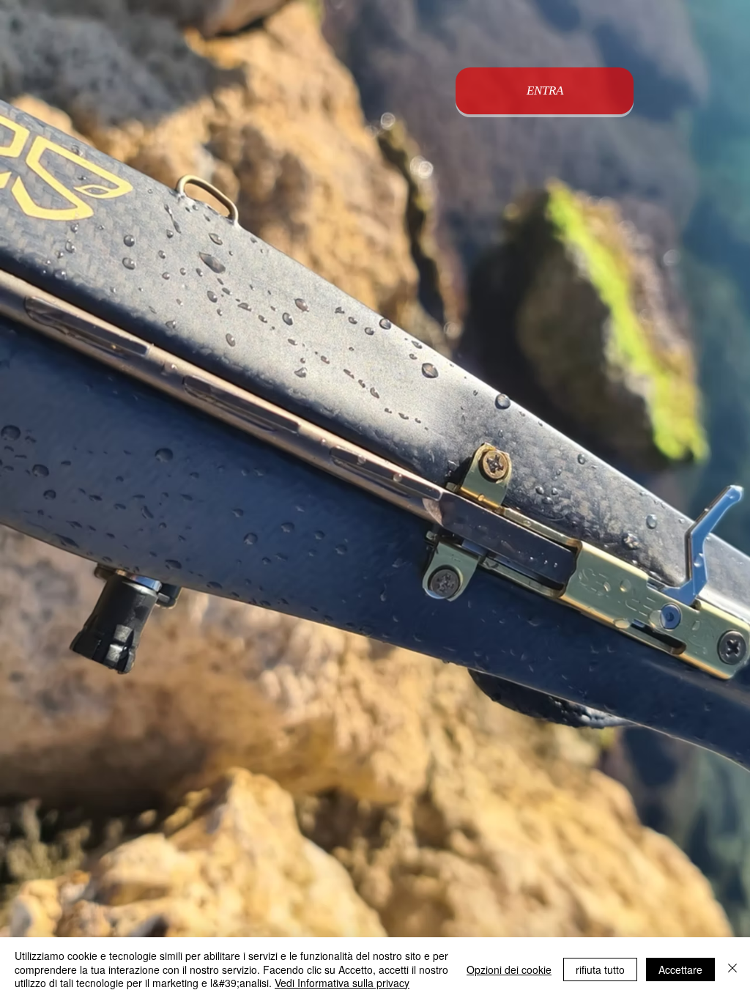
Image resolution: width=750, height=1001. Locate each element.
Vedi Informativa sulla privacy (342, 982)
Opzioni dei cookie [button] (509, 969)
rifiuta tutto (600, 969)
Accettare (680, 969)
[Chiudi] (732, 969)
